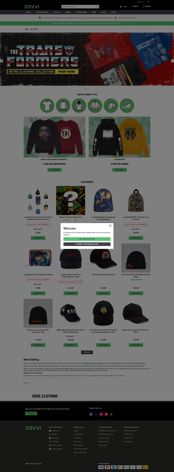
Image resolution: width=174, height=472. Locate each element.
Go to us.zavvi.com (87, 239)
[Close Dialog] (110, 226)
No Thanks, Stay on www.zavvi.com (87, 244)
